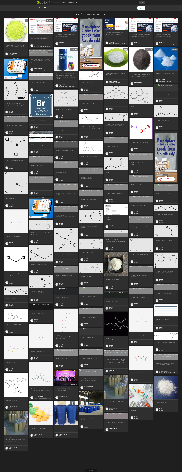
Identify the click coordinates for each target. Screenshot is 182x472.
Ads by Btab (91, 18)
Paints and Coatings (140, 84)
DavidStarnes (63, 396)
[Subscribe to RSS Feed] (76, 2)
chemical (12, 54)
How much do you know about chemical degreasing (124, 371)
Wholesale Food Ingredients (67, 86)
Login (142, 2)
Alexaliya (36, 45)
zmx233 (86, 89)
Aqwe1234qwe (13, 53)
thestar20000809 (163, 371)
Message (71, 2)
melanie (111, 370)
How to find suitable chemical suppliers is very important (50, 398)
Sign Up (141, 8)
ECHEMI (86, 90)
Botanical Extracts (114, 82)
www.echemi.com (96, 14)
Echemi (61, 398)
